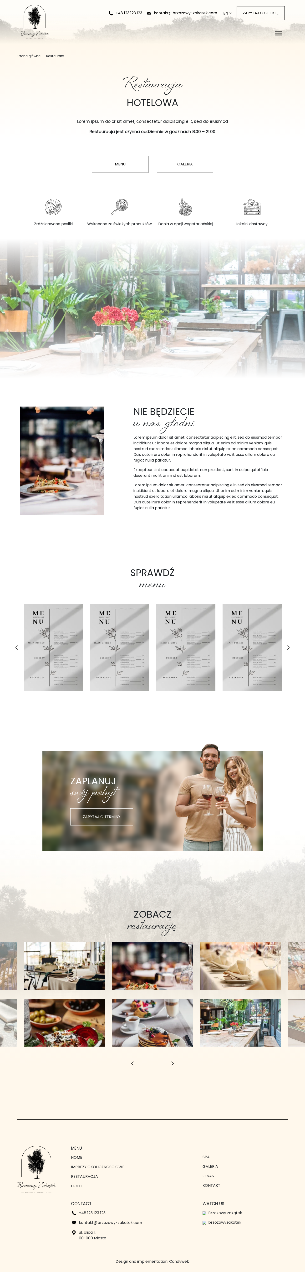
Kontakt (211, 1185)
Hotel (77, 1186)
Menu (120, 164)
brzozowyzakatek (224, 1222)
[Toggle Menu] (278, 33)
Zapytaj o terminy (101, 817)
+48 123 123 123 (129, 13)
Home (76, 1157)
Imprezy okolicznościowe (97, 1167)
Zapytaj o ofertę (261, 13)
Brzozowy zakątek (225, 1213)
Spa (206, 1157)
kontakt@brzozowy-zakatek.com (185, 13)
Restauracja (84, 1176)
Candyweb (179, 1261)
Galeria (185, 164)
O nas (208, 1176)
